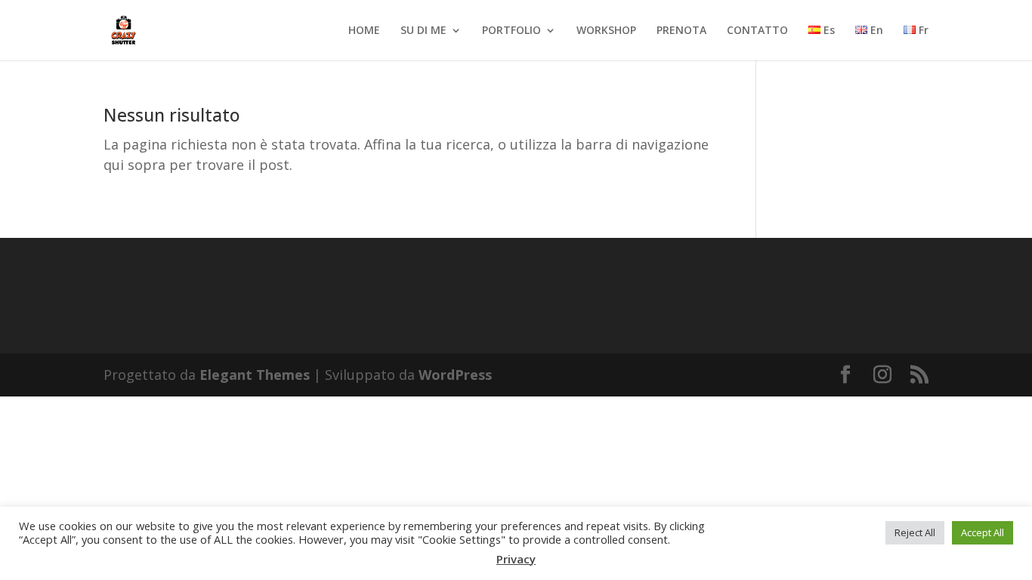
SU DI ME (423, 31)
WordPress (455, 375)
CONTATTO (757, 31)
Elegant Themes (254, 375)
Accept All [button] (982, 532)
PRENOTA (681, 31)
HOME (364, 31)
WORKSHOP (606, 31)
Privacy (516, 558)
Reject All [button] (915, 532)
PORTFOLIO (511, 31)
